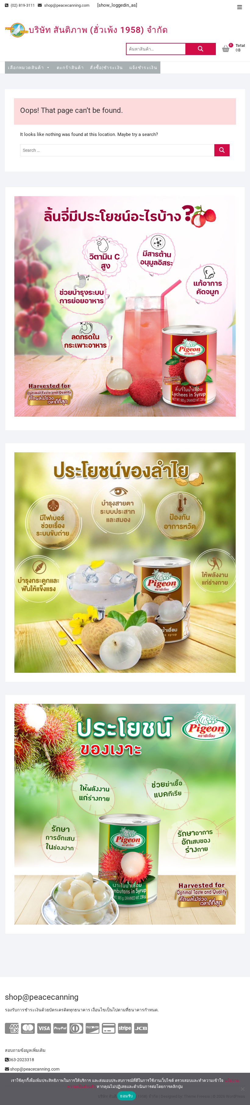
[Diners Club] (76, 1029)
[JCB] (141, 1029)
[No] (242, 1089)
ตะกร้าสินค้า (70, 67)
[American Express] (12, 1029)
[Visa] (44, 1029)
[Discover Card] (92, 1029)
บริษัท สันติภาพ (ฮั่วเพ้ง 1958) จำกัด (98, 30)
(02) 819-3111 (22, 5)
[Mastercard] (28, 1029)
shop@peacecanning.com (66, 5)
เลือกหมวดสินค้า (26, 67)
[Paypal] (60, 1029)
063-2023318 (21, 1059)
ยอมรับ (126, 1095)
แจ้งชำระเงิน (143, 67)
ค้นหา (200, 49)
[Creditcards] (109, 1029)
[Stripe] (125, 1029)
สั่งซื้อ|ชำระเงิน (106, 67)
